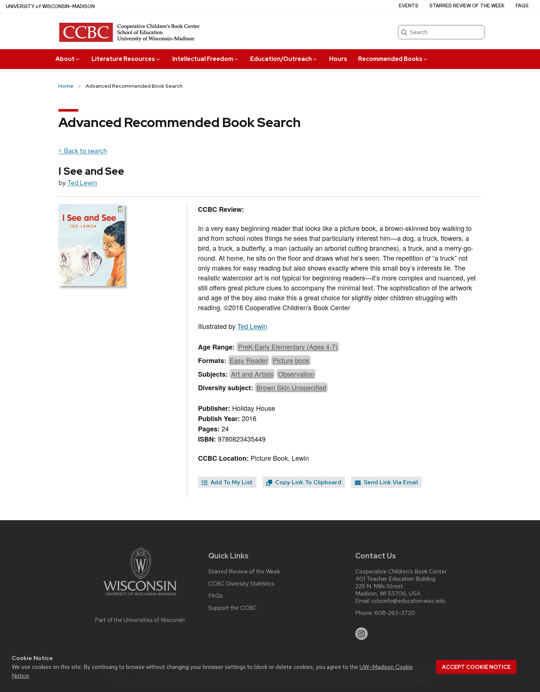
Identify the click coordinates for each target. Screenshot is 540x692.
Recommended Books (390, 59)
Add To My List (231, 482)
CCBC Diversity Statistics (241, 583)
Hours (338, 59)
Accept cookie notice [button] (476, 667)
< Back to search (82, 150)
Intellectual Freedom (202, 59)
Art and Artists (252, 373)
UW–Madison (50, 6)
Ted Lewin (82, 182)
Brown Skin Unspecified (291, 387)
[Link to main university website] (140, 597)
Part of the (140, 620)
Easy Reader (249, 360)
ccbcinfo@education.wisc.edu (408, 601)
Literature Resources (123, 59)
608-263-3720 (394, 613)
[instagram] (361, 633)
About (65, 59)
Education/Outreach (281, 59)
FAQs (522, 6)
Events (408, 6)
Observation (296, 373)
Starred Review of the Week (466, 6)
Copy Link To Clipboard (307, 482)
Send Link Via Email (390, 482)
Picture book (291, 360)
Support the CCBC (232, 608)
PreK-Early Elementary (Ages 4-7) (288, 346)
